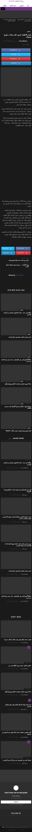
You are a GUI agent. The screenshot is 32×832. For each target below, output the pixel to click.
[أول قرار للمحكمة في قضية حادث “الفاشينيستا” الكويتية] (8, 14)
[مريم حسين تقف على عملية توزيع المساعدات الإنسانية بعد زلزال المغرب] (16, 533)
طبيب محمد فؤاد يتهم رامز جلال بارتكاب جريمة (17, 639)
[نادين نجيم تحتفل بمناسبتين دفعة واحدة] (16, 326)
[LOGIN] (9, 8)
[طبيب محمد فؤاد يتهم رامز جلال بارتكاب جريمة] (16, 629)
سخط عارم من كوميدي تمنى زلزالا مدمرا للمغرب (17, 760)
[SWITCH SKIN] (11, 8)
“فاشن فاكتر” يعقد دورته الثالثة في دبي (19, 665)
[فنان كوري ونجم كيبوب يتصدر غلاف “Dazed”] (16, 420)
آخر (28, 5)
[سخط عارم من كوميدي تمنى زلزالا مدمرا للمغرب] (16, 749)
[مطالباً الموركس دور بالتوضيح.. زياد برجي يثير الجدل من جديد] (16, 349)
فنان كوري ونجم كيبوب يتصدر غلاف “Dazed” (18, 431)
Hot (28, 647)
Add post (3, 8)
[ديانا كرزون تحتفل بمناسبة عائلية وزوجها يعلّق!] (16, 373)
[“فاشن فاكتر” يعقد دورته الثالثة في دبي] (16, 655)
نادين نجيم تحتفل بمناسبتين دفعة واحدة (20, 337)
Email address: (16, 795)
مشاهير (21, 310)
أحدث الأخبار (13, 5)
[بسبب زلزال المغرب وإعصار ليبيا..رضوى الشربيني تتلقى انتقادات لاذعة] (16, 506)
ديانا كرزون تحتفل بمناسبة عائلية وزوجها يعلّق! (18, 384)
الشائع (4, 5)
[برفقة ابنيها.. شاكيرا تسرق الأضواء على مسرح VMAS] (16, 396)
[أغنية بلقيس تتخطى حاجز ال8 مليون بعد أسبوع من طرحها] (16, 722)
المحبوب (21, 5)
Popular (28, 742)
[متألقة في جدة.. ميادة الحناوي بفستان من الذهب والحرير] (24, 14)
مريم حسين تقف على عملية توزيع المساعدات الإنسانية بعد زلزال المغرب (18, 544)
